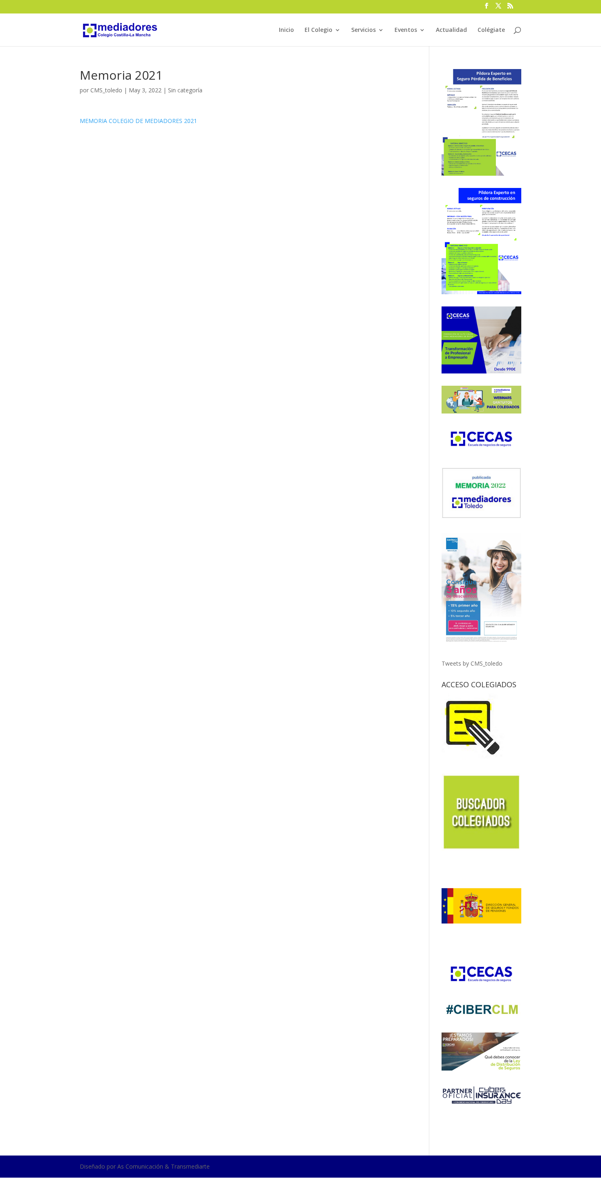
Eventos (406, 30)
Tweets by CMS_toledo (472, 663)
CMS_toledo (106, 90)
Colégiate (491, 30)
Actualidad (451, 30)
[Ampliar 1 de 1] (511, 80)
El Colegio (318, 30)
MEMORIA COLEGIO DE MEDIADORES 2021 (138, 121)
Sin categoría (185, 90)
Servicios (363, 30)
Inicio (286, 30)
